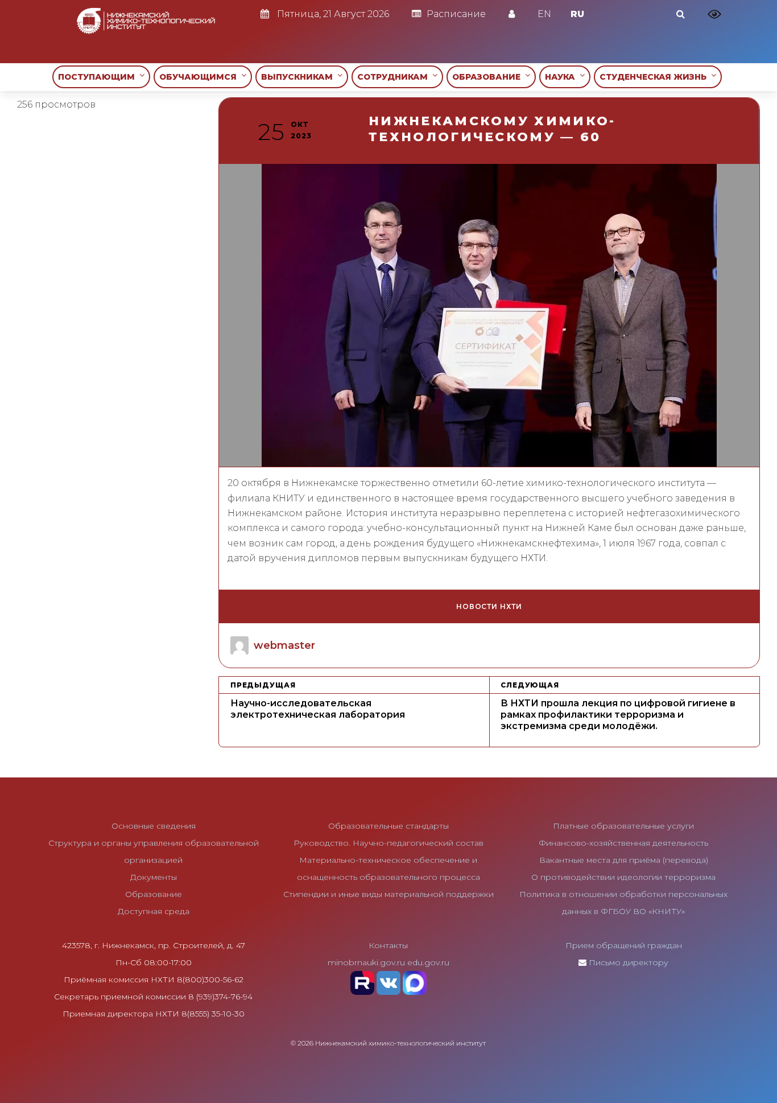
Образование (153, 894)
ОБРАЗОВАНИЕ (488, 77)
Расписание (456, 14)
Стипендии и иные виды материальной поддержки (388, 894)
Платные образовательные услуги (623, 826)
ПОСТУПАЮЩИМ (98, 77)
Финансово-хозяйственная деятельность (623, 843)
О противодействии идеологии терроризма (623, 877)
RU (577, 14)
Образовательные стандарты (388, 826)
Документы (153, 877)
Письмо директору (628, 962)
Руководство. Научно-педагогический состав (388, 843)
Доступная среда (153, 911)
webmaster (284, 645)
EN (544, 14)
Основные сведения (153, 826)
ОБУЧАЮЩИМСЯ (200, 77)
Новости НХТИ (489, 606)
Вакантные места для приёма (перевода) (623, 860)
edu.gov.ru (428, 962)
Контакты (388, 945)
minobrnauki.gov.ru (366, 962)
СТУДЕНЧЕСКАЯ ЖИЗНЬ (655, 77)
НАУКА (562, 77)
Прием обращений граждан (623, 945)
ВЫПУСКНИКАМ (299, 77)
